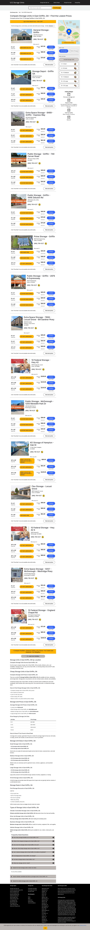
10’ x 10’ (13, 377)
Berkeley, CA (44, 903)
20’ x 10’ (13, 388)
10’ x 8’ (13, 99)
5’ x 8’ (13, 88)
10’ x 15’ (13, 472)
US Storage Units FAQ (32, 889)
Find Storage (56, 7)
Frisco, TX (44, 914)
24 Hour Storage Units (14, 892)
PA (61, 892)
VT (74, 892)
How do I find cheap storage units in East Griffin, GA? (26, 848)
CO (65, 888)
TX (69, 892)
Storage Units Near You (44, 2)
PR (62, 892)
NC (61, 891)
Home (29, 897)
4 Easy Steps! (69, 91)
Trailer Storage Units (14, 904)
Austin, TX (44, 895)
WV (61, 894)
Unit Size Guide (31, 891)
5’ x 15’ (13, 141)
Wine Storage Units (14, 897)
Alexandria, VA (44, 889)
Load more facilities (34, 656)
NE (64, 891)
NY (72, 891)
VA (72, 892)
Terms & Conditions (32, 902)
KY (64, 889)
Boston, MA (44, 908)
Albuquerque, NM (45, 888)
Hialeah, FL (44, 922)
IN (61, 889)
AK (58, 888)
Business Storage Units (14, 894)
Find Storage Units (14, 12)
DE (70, 888)
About (29, 898)
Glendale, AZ (44, 919)
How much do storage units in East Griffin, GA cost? (26, 844)
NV (70, 891)
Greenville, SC (44, 920)
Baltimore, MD (44, 897)
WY (63, 894)
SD (67, 892)
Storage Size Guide (67, 2)
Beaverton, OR (45, 900)
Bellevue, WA (44, 901)
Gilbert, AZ (44, 917)
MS (58, 891)
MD (68, 889)
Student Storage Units (14, 895)
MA (67, 889)
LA (65, 889)
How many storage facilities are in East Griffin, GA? (26, 837)
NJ (67, 891)
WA (58, 894)
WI (59, 894)
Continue (51, 47)
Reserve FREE (68, 102)
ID (59, 889)
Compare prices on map (69, 42)
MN (73, 889)
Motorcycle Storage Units (15, 906)
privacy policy (83, 925)
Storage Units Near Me (14, 888)
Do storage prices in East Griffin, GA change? (24, 855)
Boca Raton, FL (45, 907)
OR (60, 892)
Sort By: (46, 25)
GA (19, 12)
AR (61, 888)
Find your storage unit (69, 97)
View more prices (49, 64)
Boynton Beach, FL (45, 910)
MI (71, 889)
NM (69, 891)
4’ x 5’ (13, 129)
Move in (69, 120)
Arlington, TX (44, 891)
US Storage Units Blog (32, 888)
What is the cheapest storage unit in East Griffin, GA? (26, 841)
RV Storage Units (13, 903)
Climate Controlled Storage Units (16, 889)
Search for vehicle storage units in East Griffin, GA (25, 881)
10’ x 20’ (13, 382)
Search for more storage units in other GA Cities (24, 867)
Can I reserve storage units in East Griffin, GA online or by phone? (29, 852)
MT (60, 891)
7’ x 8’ (13, 94)
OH (73, 891)
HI (74, 888)
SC (65, 892)
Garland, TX (44, 916)
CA (64, 888)
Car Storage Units (13, 900)
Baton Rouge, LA (45, 898)
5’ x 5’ (13, 47)
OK (58, 892)
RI (64, 892)
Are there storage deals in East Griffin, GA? (24, 859)
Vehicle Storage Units (14, 898)
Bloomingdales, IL (45, 906)
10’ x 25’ (13, 638)
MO (75, 889)
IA (58, 889)
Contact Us (30, 899)
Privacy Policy (30, 901)
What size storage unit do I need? (21, 863)
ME (70, 889)
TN (68, 892)
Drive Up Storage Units (14, 891)
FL (71, 888)
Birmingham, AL (45, 904)
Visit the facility (69, 112)
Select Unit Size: (62, 56)
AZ (62, 888)
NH (66, 891)
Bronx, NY (44, 911)
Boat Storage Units (13, 901)
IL (60, 889)
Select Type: (61, 47)
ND (63, 891)
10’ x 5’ (13, 171)
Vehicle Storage (57, 2)
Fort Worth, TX (45, 913)
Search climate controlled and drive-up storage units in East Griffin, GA (30, 876)
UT (71, 892)
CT (67, 888)
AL (59, 888)
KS (62, 889)
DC (68, 888)
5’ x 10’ (13, 52)
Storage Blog (77, 2)
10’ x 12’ (13, 466)
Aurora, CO (44, 894)
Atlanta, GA (44, 892)
